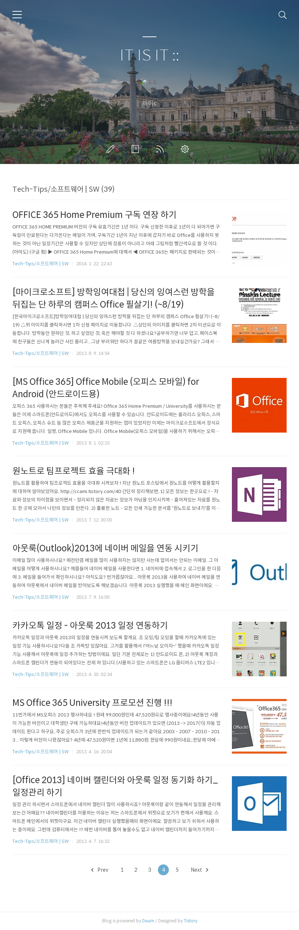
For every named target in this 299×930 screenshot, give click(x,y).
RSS (161, 149)
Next (197, 870)
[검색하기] (282, 14)
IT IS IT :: (149, 56)
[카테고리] (17, 14)
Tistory (190, 920)
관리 (186, 149)
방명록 (136, 149)
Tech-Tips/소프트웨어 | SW (40, 264)
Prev (102, 870)
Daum (148, 920)
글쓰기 (112, 149)
